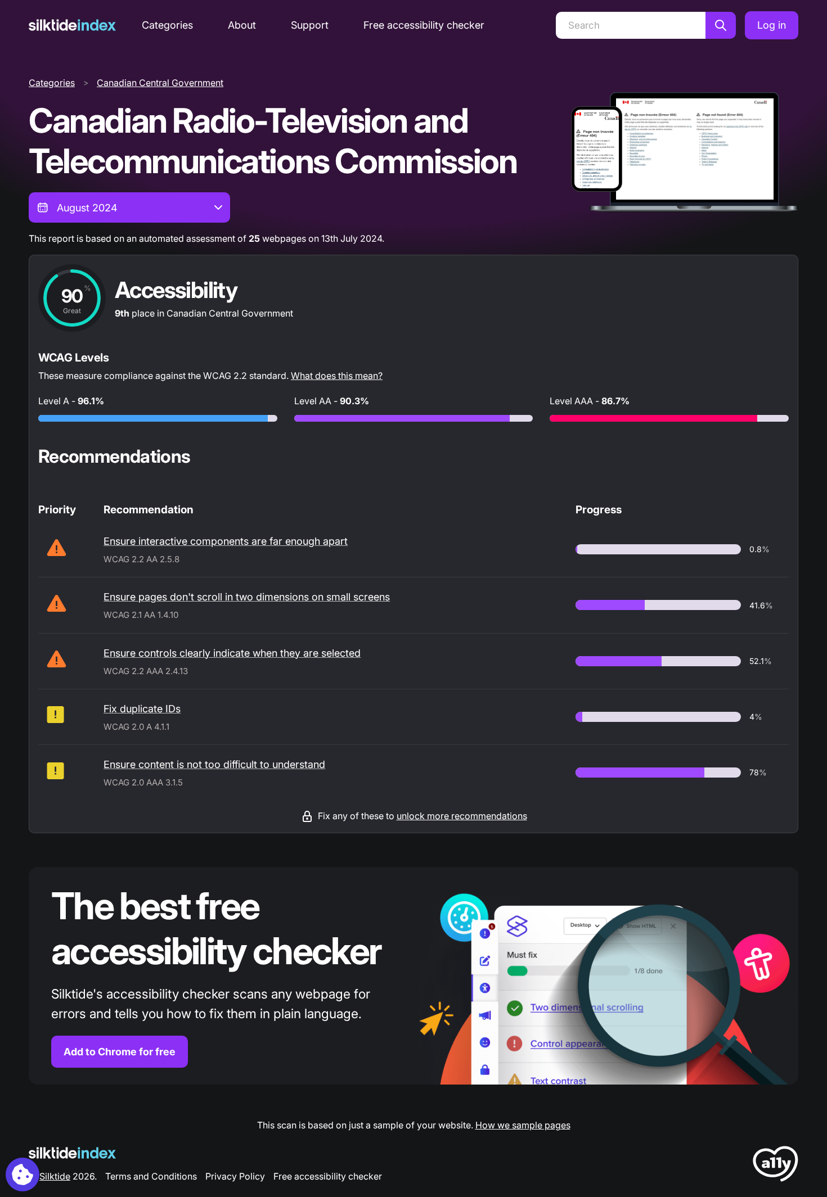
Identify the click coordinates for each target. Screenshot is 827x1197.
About (242, 25)
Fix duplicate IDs (142, 709)
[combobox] (129, 207)
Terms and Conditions (151, 1176)
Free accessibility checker (423, 25)
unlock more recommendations (462, 815)
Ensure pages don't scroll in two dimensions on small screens (247, 597)
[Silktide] (72, 25)
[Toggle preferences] (22, 1174)
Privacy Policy (235, 1176)
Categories (167, 25)
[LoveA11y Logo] (775, 1166)
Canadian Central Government (160, 82)
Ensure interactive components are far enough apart (226, 541)
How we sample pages (522, 1125)
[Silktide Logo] (72, 1153)
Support (310, 25)
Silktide (54, 1176)
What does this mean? (337, 375)
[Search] (720, 25)
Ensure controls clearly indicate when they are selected (232, 653)
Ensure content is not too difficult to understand (214, 764)
